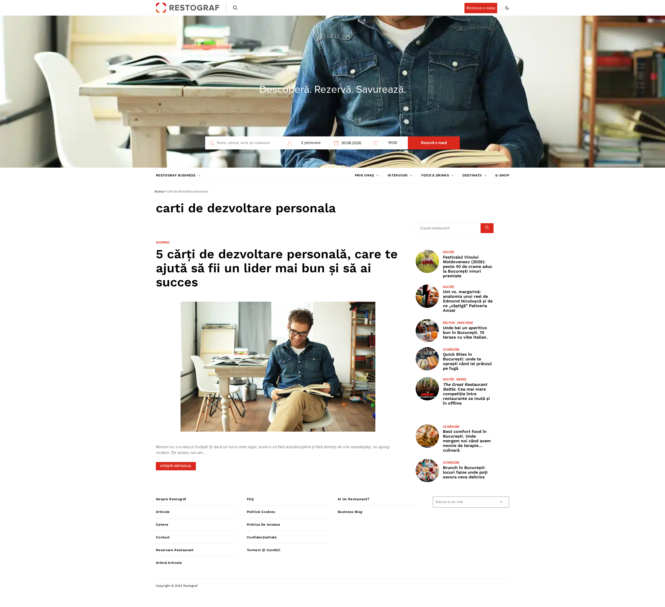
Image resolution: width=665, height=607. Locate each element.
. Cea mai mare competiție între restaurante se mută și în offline (466, 394)
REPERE (461, 379)
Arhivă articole (169, 563)
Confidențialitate (262, 537)
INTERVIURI (398, 175)
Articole (163, 512)
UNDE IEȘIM (465, 322)
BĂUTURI (449, 322)
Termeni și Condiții (263, 550)
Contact (163, 537)
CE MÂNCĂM (451, 349)
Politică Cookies (261, 512)
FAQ (250, 499)
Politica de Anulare (263, 524)
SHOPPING (163, 242)
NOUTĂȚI (448, 252)
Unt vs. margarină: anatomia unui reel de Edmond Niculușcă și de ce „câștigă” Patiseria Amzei (468, 301)
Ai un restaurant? (354, 499)
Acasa (159, 191)
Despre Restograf (171, 499)
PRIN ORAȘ (364, 175)
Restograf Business (175, 175)
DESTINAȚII (472, 175)
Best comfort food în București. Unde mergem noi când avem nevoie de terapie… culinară (467, 441)
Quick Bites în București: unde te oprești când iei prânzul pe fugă (467, 361)
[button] (507, 8)
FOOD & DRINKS (435, 175)
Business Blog (350, 512)
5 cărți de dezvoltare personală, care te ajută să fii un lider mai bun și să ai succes (277, 268)
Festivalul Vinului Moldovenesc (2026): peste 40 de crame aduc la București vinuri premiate (467, 266)
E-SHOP (502, 175)
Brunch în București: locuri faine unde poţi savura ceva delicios (465, 472)
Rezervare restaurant (175, 550)
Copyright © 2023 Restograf (177, 585)
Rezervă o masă (434, 143)
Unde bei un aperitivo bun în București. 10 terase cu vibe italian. (465, 332)
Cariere (162, 524)
